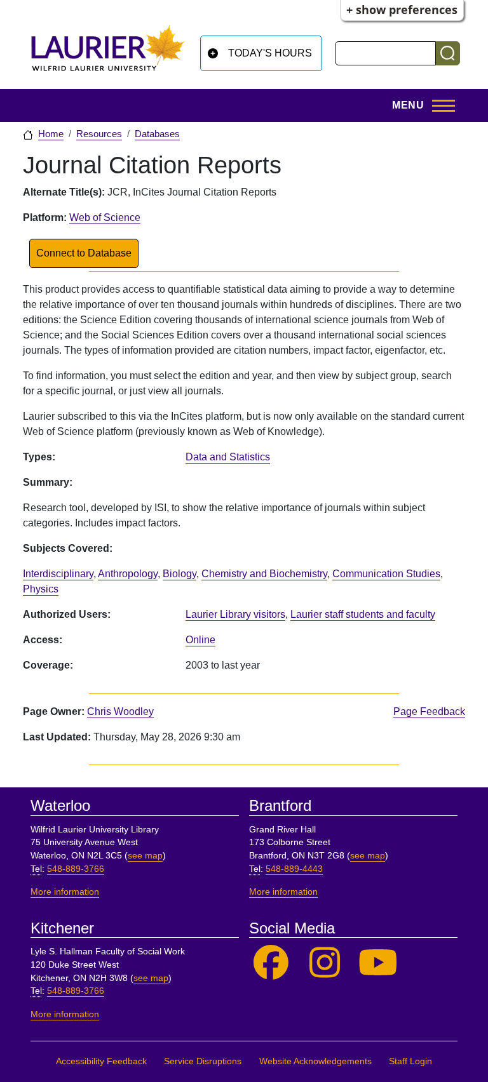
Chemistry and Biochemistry (264, 573)
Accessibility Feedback (101, 1061)
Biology (179, 573)
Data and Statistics (228, 456)
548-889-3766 (75, 869)
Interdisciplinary (58, 573)
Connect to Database (84, 253)
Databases (157, 134)
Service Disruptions (202, 1061)
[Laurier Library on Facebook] (271, 962)
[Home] (108, 53)
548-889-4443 (294, 869)
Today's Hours (270, 53)
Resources (99, 134)
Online (200, 639)
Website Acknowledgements (315, 1061)
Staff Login (410, 1061)
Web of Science (104, 217)
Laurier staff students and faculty (362, 614)
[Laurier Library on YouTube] (378, 962)
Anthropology (128, 573)
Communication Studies (386, 573)
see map (145, 855)
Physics (40, 589)
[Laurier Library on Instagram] (325, 962)
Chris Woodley (120, 711)
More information (64, 892)
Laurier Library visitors (235, 614)
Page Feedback (429, 711)
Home (51, 134)
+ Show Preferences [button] (402, 9)
